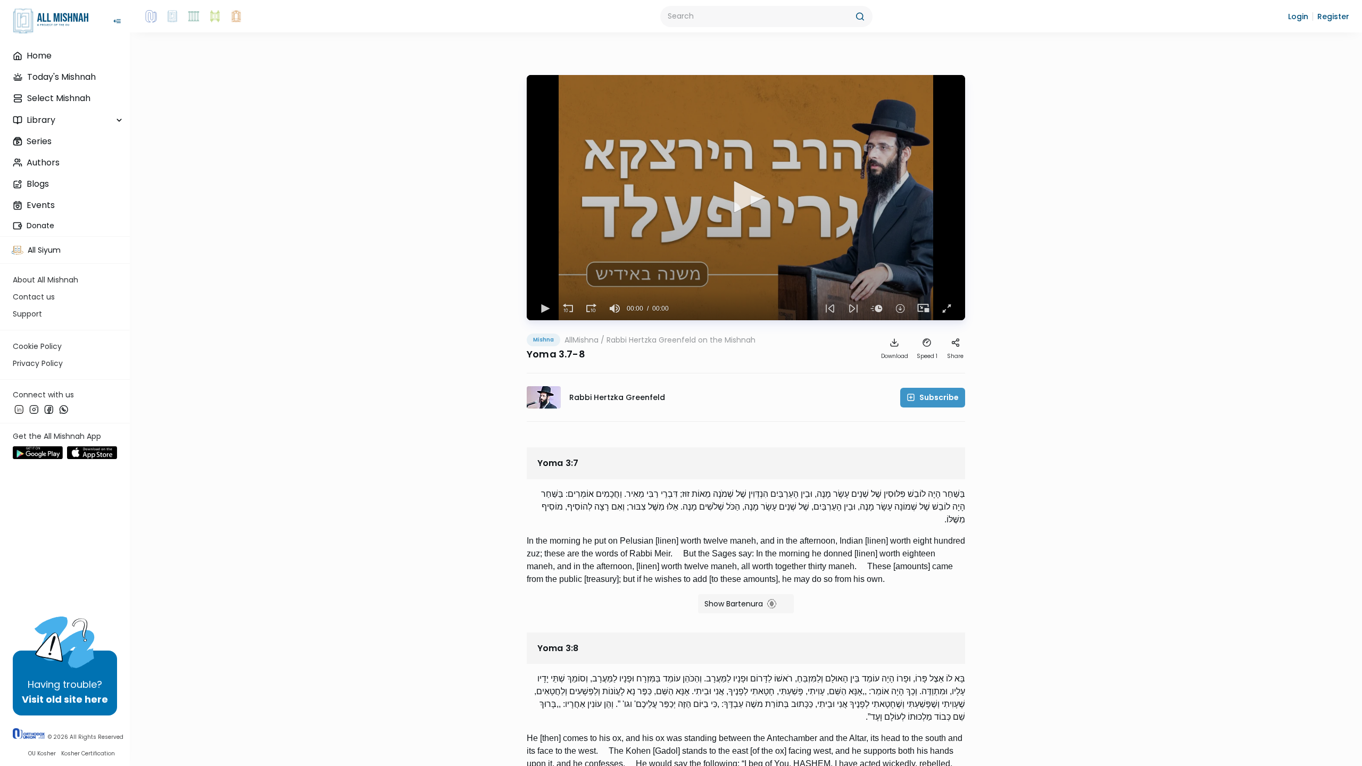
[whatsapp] (63, 409)
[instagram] (34, 409)
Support (27, 314)
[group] (615, 308)
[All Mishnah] (172, 16)
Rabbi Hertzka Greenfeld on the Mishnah (681, 340)
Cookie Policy (37, 346)
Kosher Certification (88, 753)
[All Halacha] (193, 16)
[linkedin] (19, 409)
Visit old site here (65, 699)
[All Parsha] (214, 16)
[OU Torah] (151, 16)
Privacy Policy (38, 363)
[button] (1298, 16)
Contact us (34, 297)
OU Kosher (42, 753)
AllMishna (581, 340)
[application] (746, 197)
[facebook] (49, 409)
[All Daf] (236, 16)
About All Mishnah (45, 279)
